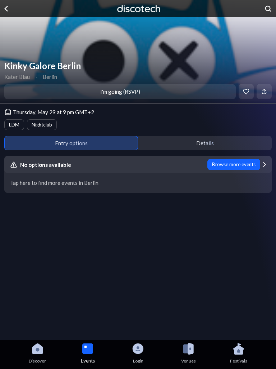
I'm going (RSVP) (120, 91)
